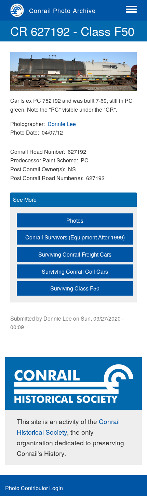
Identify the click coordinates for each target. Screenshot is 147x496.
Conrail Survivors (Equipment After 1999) (75, 237)
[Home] (19, 10)
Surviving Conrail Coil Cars (75, 271)
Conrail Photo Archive (62, 10)
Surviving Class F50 (74, 288)
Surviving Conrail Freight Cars (74, 254)
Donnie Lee (62, 124)
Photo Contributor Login (34, 488)
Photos (74, 220)
